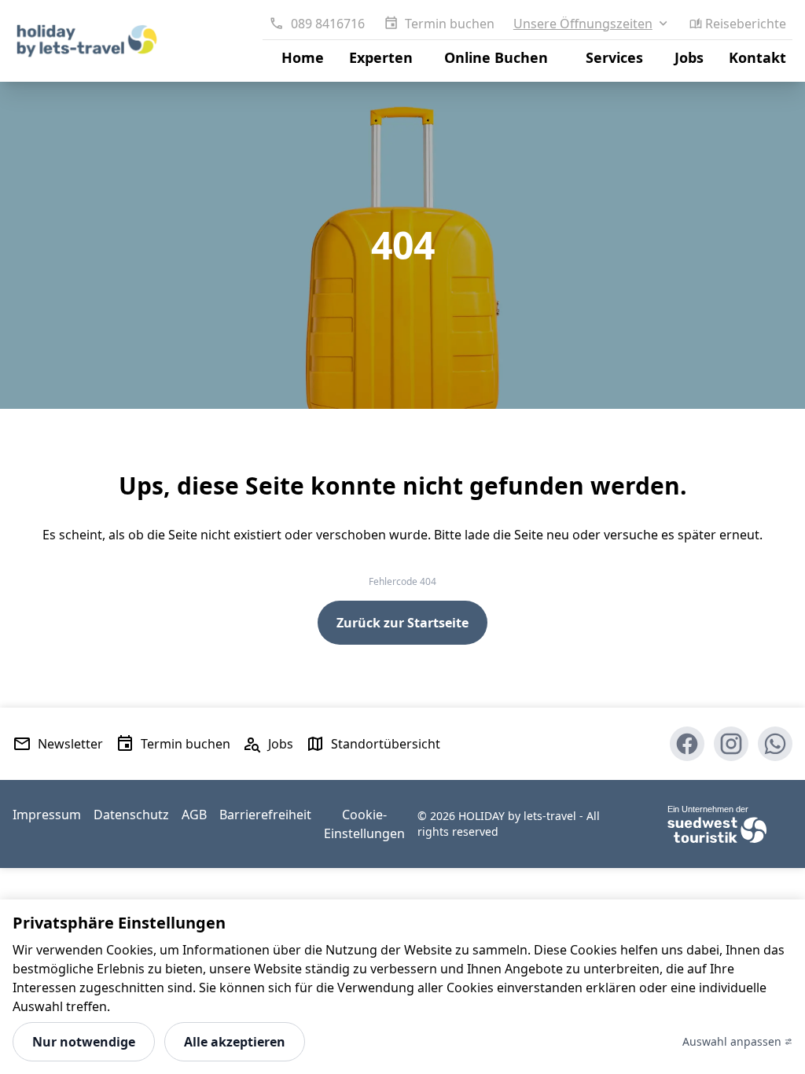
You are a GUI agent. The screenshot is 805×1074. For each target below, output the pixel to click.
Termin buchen (449, 23)
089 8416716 (327, 23)
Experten (381, 57)
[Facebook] (687, 743)
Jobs (689, 57)
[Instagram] (731, 743)
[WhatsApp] (775, 743)
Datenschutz (131, 814)
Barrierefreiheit (265, 814)
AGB (194, 814)
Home (302, 57)
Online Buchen (496, 57)
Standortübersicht (385, 743)
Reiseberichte (745, 23)
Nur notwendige (83, 1041)
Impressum (47, 814)
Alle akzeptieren (234, 1041)
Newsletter (70, 743)
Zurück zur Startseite (402, 622)
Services (614, 57)
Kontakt (757, 57)
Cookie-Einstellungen (364, 824)
